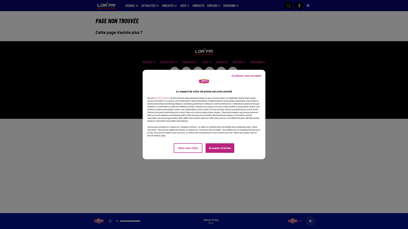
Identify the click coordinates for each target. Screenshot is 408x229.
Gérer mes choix (188, 148)
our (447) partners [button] (162, 98)
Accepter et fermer (220, 148)
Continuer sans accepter (246, 75)
